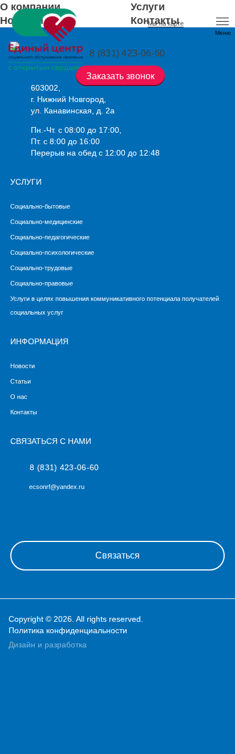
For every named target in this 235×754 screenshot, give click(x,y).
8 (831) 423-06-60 (64, 467)
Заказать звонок (120, 76)
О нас (18, 396)
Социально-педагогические (50, 237)
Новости (22, 365)
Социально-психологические (52, 252)
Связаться (117, 555)
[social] (16, 511)
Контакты (23, 412)
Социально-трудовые (41, 267)
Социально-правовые (41, 283)
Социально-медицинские (46, 221)
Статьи (20, 381)
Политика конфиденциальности (68, 630)
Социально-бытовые (40, 206)
